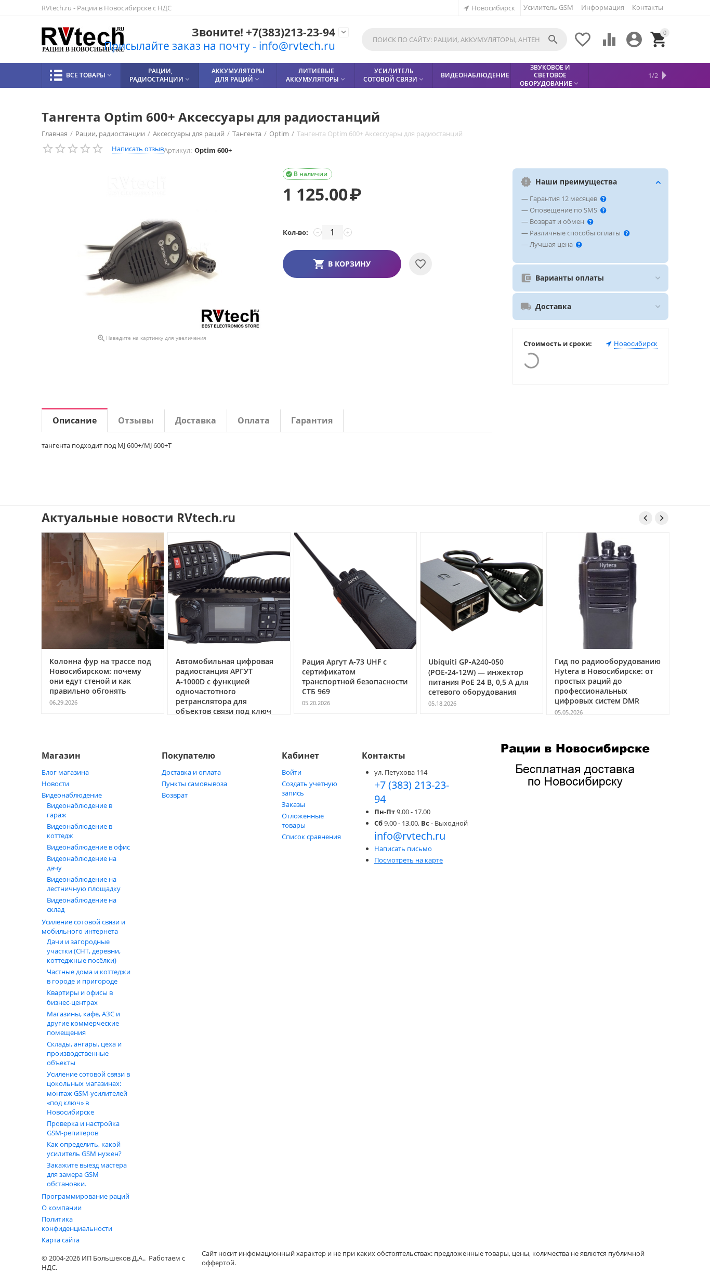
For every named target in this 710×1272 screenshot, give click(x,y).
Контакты (647, 7)
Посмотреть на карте (408, 860)
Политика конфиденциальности (77, 1223)
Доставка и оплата (191, 772)
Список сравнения (311, 836)
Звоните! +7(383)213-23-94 (263, 32)
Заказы (293, 804)
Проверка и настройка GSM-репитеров (83, 1128)
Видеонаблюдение (72, 795)
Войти (291, 772)
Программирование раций (85, 1196)
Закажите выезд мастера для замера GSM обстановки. (87, 1174)
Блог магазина (65, 772)
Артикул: (178, 150)
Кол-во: (295, 232)
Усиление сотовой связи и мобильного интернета (83, 926)
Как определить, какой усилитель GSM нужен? (84, 1149)
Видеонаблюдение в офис (88, 847)
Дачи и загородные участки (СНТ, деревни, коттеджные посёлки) (84, 951)
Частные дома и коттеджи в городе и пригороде (88, 976)
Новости (55, 783)
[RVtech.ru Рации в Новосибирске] (83, 40)
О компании (62, 1207)
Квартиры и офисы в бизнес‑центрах (80, 997)
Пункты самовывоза (194, 783)
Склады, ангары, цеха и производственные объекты (84, 1053)
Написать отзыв (138, 148)
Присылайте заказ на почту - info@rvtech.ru (219, 45)
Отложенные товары (303, 820)
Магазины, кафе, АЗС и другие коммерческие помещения (83, 1023)
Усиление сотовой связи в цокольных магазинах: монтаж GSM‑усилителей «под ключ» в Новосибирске (88, 1093)
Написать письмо (403, 848)
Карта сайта (61, 1239)
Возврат (175, 795)
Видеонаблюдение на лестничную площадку (84, 884)
